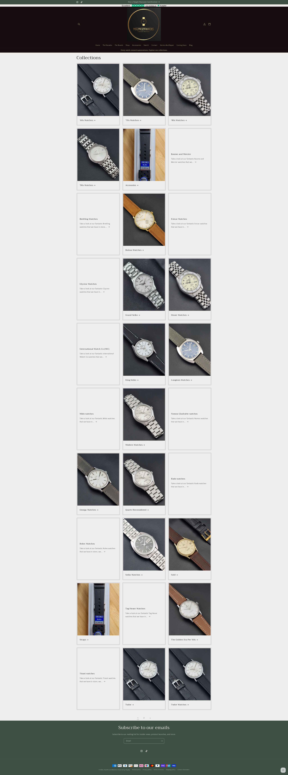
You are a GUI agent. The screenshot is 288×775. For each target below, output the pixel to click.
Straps (83, 640)
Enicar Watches (179, 219)
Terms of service (159, 769)
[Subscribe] (161, 741)
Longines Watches (180, 380)
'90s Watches (86, 185)
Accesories (130, 185)
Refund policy (136, 769)
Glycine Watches (88, 284)
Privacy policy (147, 769)
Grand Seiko (131, 315)
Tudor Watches (178, 704)
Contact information (183, 769)
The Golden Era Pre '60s (183, 640)
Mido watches (86, 414)
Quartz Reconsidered (135, 510)
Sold (173, 575)
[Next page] (150, 718)
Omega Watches (88, 510)
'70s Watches (132, 120)
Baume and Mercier (181, 154)
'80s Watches (177, 120)
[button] (78, 24)
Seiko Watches (132, 575)
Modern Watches (134, 445)
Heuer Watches (179, 315)
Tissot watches (87, 673)
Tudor (128, 704)
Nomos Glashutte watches (184, 414)
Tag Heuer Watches (135, 608)
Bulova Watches (133, 250)
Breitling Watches (89, 219)
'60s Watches (86, 120)
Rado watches (178, 479)
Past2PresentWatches (110, 769)
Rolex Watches (87, 543)
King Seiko (130, 380)
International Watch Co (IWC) (95, 349)
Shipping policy (170, 769)
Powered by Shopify (124, 769)
